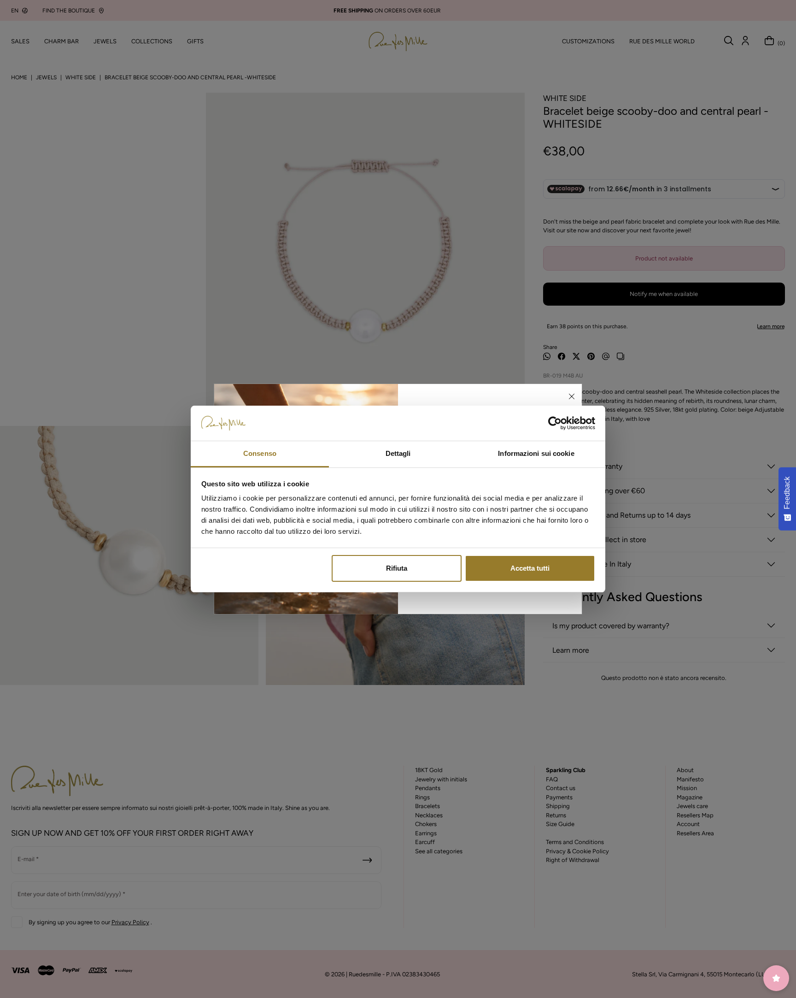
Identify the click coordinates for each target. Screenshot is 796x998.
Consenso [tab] (259, 453)
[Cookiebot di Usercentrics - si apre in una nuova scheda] (555, 423)
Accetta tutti (530, 568)
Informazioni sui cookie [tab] (536, 453)
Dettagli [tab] (398, 453)
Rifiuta (396, 568)
